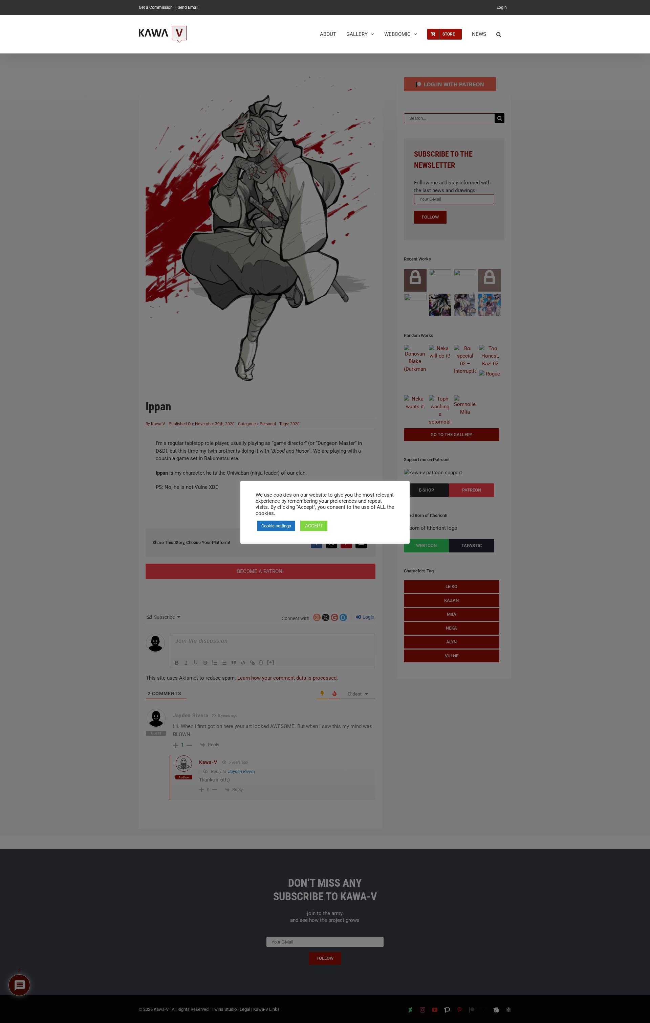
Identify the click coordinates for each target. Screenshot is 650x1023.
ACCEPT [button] (314, 525)
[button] (498, 34)
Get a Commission (156, 7)
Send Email (188, 7)
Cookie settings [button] (276, 525)
